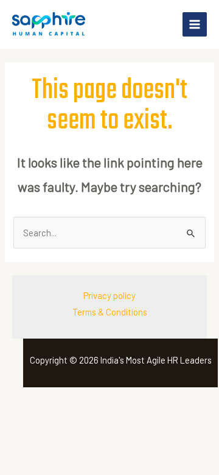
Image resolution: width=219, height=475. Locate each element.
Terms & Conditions (109, 311)
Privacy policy (109, 295)
